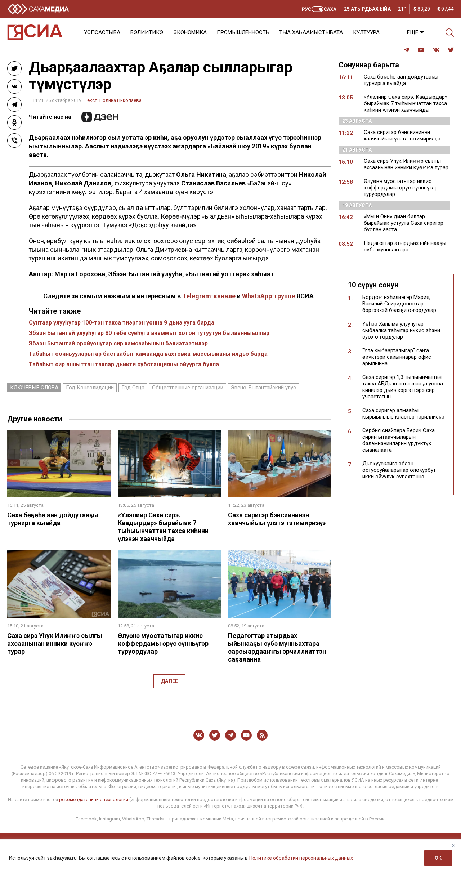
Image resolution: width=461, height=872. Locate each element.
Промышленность (243, 32)
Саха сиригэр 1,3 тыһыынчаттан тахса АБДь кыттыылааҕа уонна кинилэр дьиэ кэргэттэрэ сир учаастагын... (402, 387)
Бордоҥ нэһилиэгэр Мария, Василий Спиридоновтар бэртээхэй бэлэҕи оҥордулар (399, 303)
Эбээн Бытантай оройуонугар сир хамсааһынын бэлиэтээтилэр (118, 343)
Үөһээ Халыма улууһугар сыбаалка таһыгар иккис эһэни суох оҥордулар (401, 330)
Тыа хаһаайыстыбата (311, 32)
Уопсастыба (102, 32)
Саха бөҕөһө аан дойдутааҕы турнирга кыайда (52, 519)
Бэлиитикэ (146, 32)
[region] (230, 855)
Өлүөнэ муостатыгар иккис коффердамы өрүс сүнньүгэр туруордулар (163, 643)
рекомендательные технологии (93, 799)
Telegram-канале (209, 296)
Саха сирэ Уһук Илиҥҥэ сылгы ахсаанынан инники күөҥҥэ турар (54, 643)
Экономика (190, 32)
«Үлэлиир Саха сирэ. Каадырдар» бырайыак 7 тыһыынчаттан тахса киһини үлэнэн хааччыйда (163, 526)
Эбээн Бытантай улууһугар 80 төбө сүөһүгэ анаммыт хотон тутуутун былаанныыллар (149, 333)
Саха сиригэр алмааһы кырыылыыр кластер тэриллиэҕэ (403, 413)
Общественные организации (187, 387)
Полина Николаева (120, 100)
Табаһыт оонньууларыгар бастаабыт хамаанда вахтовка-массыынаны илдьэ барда (148, 353)
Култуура (366, 32)
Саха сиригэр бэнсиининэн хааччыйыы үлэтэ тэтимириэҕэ (277, 519)
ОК (438, 858)
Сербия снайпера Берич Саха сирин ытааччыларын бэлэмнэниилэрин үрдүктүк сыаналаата (398, 440)
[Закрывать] (453, 845)
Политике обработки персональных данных (301, 858)
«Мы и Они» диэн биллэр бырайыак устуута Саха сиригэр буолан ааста (403, 223)
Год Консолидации (90, 387)
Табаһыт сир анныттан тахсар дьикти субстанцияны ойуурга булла (124, 364)
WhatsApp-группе (268, 296)
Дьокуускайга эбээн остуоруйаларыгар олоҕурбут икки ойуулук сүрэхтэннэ (399, 470)
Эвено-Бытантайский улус (263, 387)
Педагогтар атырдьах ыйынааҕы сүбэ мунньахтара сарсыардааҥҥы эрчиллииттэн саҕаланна (277, 647)
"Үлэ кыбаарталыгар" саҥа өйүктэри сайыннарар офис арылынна (396, 357)
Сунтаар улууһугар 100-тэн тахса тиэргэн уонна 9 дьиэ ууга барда (121, 322)
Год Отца (132, 387)
